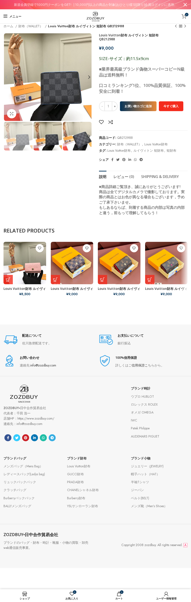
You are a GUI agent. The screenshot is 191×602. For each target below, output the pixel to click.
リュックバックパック (19, 482)
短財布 (171, 150)
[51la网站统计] (185, 545)
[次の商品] (185, 26)
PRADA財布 (75, 482)
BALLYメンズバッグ (17, 506)
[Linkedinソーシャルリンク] (130, 160)
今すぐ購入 (171, 106)
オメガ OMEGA (142, 412)
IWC (134, 420)
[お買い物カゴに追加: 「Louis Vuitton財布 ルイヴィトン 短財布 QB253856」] (149, 279)
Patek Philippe (140, 428)
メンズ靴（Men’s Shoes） (149, 506)
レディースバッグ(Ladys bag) (24, 474)
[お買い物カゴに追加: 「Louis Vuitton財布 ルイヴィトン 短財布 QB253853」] (102, 279)
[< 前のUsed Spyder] (176, 26)
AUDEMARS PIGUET (145, 436)
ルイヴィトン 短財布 (148, 150)
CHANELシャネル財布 (83, 490)
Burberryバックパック (19, 498)
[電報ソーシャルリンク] (141, 160)
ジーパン (137, 490)
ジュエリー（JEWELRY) (147, 466)
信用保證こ (140, 365)
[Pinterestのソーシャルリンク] (124, 160)
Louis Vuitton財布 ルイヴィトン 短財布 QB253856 (166, 290)
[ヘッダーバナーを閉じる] (185, 4)
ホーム (8, 26)
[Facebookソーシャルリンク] (112, 160)
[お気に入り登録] (101, 122)
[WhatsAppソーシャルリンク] (135, 160)
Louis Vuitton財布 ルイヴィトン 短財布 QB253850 (72, 290)
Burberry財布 (76, 498)
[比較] (110, 122)
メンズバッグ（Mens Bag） (23, 466)
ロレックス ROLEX (144, 404)
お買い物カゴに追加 (138, 106)
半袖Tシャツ (140, 482)
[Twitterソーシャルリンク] (118, 160)
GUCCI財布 (75, 474)
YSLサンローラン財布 (82, 506)
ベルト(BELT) (140, 498)
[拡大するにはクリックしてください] (11, 113)
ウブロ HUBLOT (142, 396)
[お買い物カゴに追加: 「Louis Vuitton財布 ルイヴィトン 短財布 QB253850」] (55, 279)
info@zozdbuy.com (43, 365)
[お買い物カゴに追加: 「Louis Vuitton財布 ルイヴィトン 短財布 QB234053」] (8, 279)
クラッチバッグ (14, 490)
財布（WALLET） (31, 26)
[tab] (102, 176)
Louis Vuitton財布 (156, 144)
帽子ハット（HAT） (145, 474)
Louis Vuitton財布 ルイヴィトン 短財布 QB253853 (119, 290)
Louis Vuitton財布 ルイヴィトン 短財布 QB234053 (24, 290)
